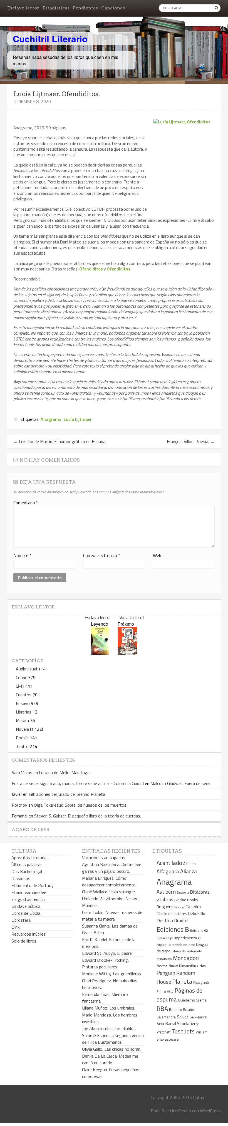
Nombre (22, 555)
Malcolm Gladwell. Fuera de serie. (180, 783)
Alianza (188, 871)
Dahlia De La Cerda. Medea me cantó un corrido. (110, 1059)
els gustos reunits (28, 899)
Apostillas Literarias (30, 857)
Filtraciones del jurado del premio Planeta (67, 794)
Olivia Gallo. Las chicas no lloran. (111, 1049)
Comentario (25, 502)
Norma (162, 966)
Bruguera (165, 907)
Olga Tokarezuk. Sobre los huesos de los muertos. (80, 805)
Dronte (181, 920)
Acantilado (169, 862)
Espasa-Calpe (165, 938)
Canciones (113, 8)
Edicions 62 (199, 930)
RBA (162, 1008)
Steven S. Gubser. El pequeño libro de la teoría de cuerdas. (87, 815)
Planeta (182, 981)
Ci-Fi (20, 686)
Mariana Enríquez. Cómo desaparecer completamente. (109, 881)
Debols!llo (196, 913)
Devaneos (20, 878)
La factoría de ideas (181, 944)
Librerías (23, 712)
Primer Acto (165, 991)
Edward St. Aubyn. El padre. (107, 953)
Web (157, 555)
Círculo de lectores (172, 913)
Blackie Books (186, 900)
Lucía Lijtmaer (78, 419)
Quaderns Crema (192, 1000)
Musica (22, 720)
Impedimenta (185, 938)
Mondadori (186, 958)
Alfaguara (168, 871)
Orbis (201, 966)
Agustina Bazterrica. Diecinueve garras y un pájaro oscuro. (111, 867)
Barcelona (183, 892)
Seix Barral (166, 1023)
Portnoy (19, 805)
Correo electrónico (101, 555)
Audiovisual (26, 668)
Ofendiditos (91, 268)
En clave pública (25, 906)
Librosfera (21, 920)
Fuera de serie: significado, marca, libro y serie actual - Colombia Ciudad (78, 783)
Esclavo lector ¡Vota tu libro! (114, 617)
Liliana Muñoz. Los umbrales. (108, 1008)
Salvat (183, 1017)
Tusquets (183, 1031)
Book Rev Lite (164, 1110)
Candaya (179, 907)
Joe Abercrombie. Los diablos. (109, 1028)
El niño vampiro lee (28, 892)
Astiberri (166, 892)
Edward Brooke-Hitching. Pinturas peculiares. (105, 963)
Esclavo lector (23, 8)
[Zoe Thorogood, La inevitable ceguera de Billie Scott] (127, 653)
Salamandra (166, 1017)
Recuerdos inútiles (28, 934)
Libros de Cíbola (25, 913)
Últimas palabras (27, 864)
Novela (22, 729)
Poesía (22, 737)
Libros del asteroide (187, 951)
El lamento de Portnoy (32, 885)
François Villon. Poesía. (191, 441)
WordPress (210, 1110)
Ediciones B (173, 929)
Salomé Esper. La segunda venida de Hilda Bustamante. (113, 1038)
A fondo (189, 863)
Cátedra (193, 906)
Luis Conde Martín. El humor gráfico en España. (59, 441)
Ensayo (23, 703)
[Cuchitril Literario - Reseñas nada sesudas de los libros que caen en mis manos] (196, 34)
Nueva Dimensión (182, 966)
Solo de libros (23, 941)
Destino (165, 920)
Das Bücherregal (26, 871)
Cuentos (23, 694)
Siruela (183, 1023)
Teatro (22, 746)
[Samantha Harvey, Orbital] (100, 653)
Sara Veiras (22, 772)
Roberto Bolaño (181, 1009)
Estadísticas (56, 8)
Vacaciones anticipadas (103, 857)
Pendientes (85, 8)
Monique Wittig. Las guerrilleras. (112, 973)
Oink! (16, 927)
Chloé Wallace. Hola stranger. (109, 891)
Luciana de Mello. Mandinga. (64, 772)
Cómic (21, 677)
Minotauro (164, 958)
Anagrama (51, 419)
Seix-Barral (198, 1017)
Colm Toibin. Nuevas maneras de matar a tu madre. (112, 915)
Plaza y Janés (201, 982)
